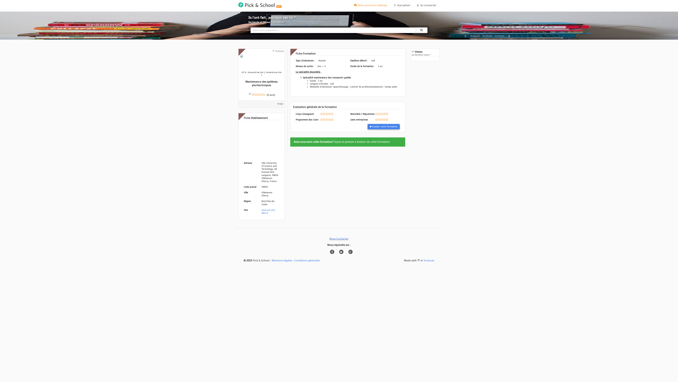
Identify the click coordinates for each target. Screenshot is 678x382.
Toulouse (429, 260)
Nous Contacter (339, 239)
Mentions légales (282, 260)
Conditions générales (307, 260)
